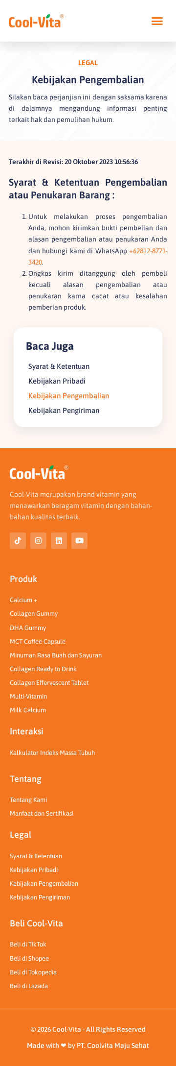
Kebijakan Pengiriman (63, 410)
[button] (157, 21)
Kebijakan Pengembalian (68, 395)
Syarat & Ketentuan (58, 366)
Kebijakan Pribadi (57, 381)
